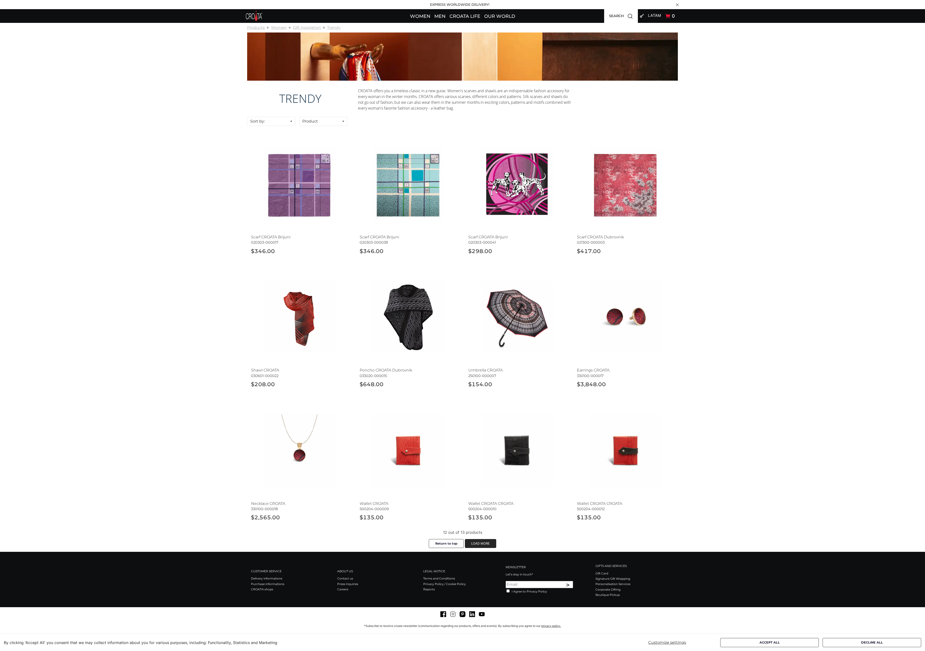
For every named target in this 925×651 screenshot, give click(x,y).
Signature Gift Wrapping (612, 578)
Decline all (872, 642)
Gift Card (601, 573)
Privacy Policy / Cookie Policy (444, 584)
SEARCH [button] (623, 15)
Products (256, 27)
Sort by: (257, 121)
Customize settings (667, 642)
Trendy (334, 27)
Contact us (345, 578)
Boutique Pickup (607, 595)
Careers (342, 589)
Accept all (770, 642)
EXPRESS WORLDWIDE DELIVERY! (459, 4)
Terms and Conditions (439, 578)
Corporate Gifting (608, 589)
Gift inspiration (307, 27)
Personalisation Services (612, 584)
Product (310, 121)
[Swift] (254, 16)
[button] (420, 16)
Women (279, 27)
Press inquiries (347, 584)
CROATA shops (262, 589)
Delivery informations (266, 578)
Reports (429, 589)
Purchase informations (267, 584)
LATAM (654, 15)
